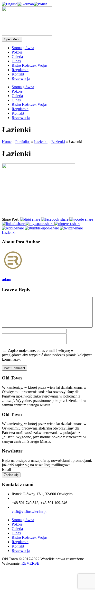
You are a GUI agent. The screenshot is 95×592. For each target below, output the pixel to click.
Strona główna (23, 48)
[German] (26, 4)
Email (6, 469)
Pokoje (17, 52)
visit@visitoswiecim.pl (29, 511)
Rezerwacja (21, 78)
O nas (16, 61)
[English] (10, 4)
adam (6, 279)
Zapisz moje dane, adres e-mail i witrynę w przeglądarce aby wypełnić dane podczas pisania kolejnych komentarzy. (47, 354)
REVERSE (30, 563)
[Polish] (40, 4)
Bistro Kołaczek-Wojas (29, 65)
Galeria (17, 56)
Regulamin (20, 70)
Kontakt (18, 74)
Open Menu (12, 39)
